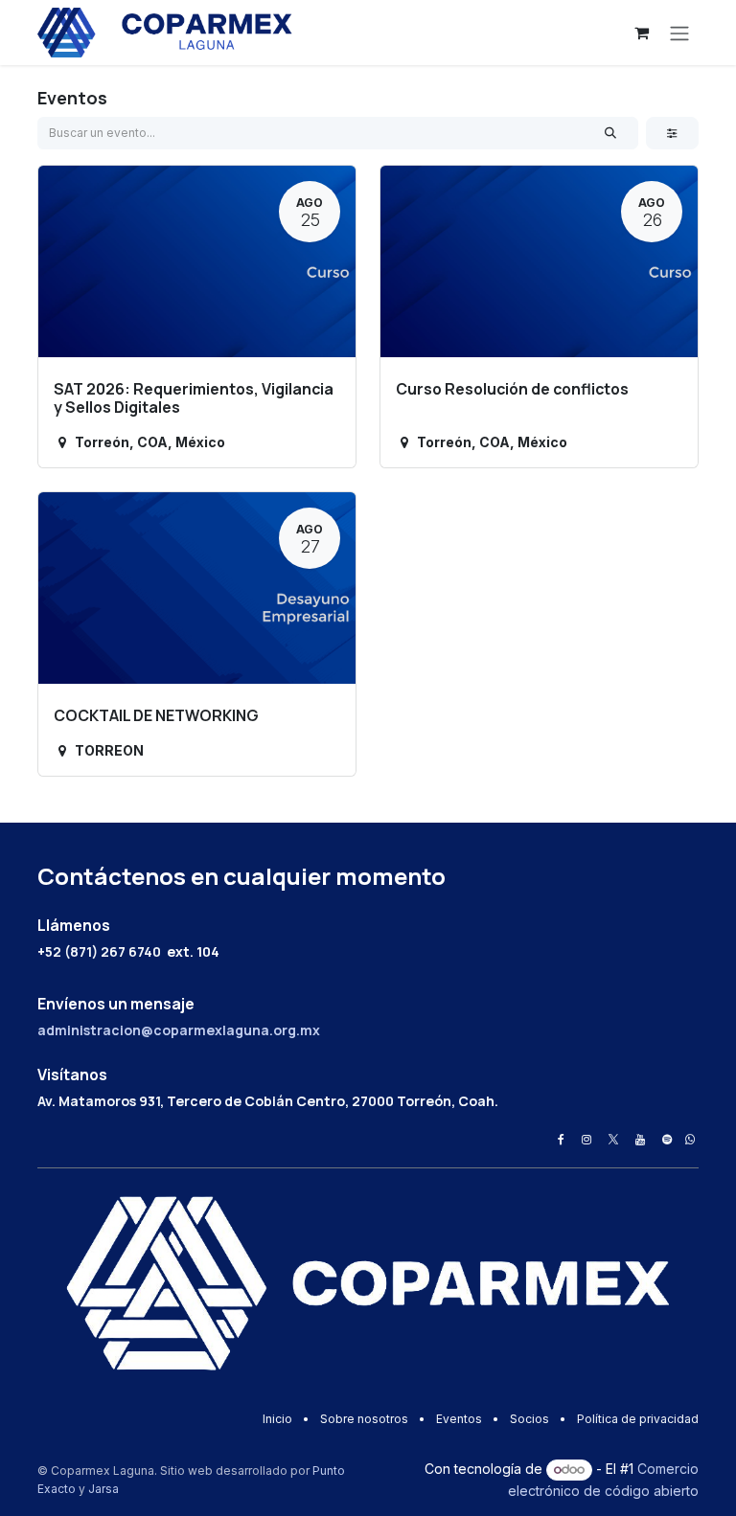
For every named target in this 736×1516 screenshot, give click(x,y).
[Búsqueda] (611, 133)
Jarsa (103, 1489)
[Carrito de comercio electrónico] (641, 32)
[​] (561, 1139)
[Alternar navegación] (679, 32)
